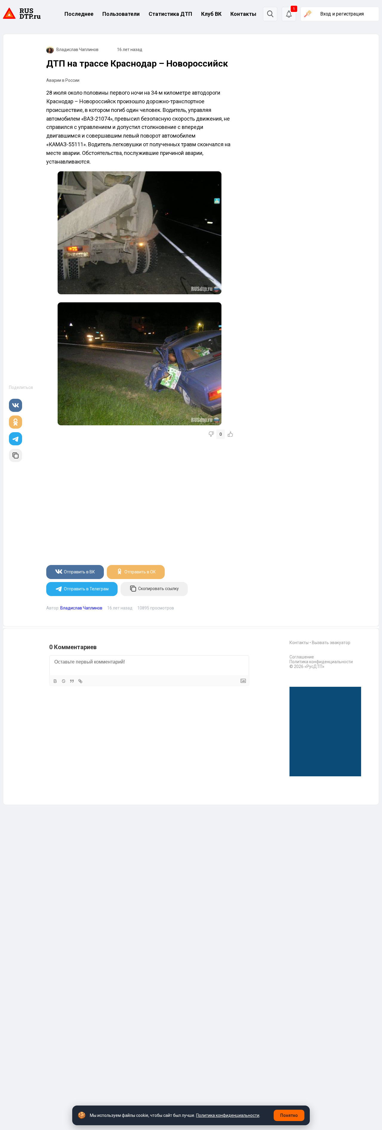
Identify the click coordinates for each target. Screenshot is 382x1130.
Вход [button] (342, 14)
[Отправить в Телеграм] (15, 438)
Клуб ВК (211, 14)
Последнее (78, 14)
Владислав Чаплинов (77, 49)
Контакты (243, 14)
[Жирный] (55, 681)
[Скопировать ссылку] (15, 455)
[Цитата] (72, 681)
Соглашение (301, 657)
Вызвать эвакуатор (331, 642)
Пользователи (121, 14)
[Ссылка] (80, 681)
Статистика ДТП (170, 14)
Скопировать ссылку (158, 588)
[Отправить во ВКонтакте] (15, 405)
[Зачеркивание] (63, 681)
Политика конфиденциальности (321, 661)
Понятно (289, 1115)
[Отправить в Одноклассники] (15, 422)
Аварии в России (62, 80)
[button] (289, 14)
